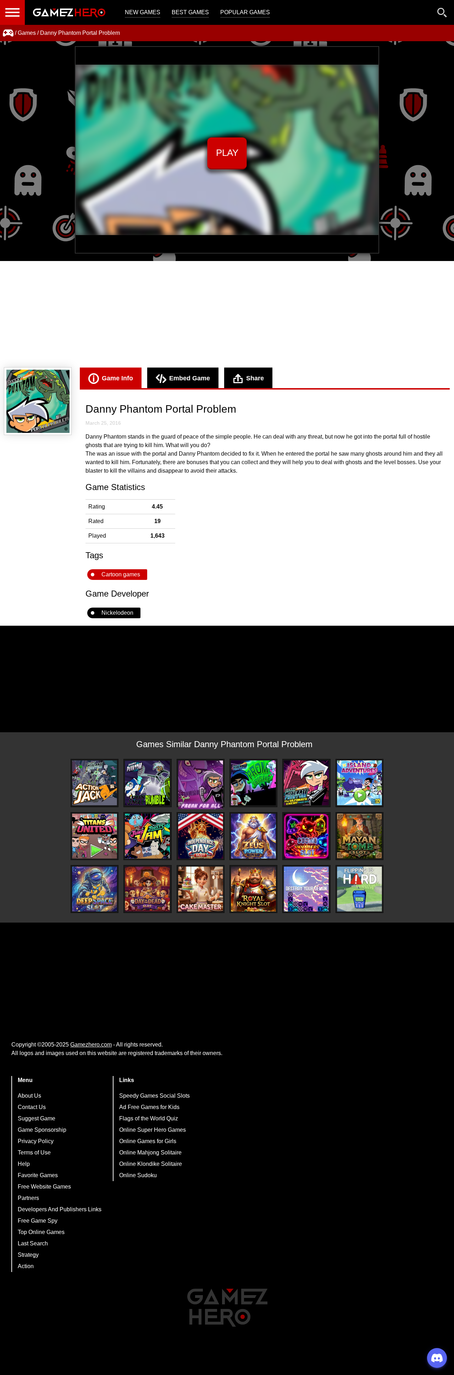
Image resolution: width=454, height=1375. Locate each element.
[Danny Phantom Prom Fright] (253, 782)
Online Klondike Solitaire (150, 1164)
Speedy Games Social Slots (154, 1096)
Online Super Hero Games (152, 1130)
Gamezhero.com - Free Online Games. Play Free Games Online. (69, 12)
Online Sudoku (138, 1175)
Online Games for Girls (147, 1141)
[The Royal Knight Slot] (253, 889)
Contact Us (32, 1107)
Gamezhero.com (91, 1045)
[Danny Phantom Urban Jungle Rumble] (147, 782)
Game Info (117, 378)
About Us (29, 1096)
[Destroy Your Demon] (306, 889)
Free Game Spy (37, 1221)
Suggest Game (36, 1118)
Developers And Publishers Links (59, 1209)
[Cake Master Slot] (200, 889)
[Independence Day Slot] (200, 836)
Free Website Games (44, 1187)
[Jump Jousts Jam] (147, 836)
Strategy (28, 1255)
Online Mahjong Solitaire (150, 1153)
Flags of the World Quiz (148, 1118)
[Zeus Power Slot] (253, 836)
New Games (142, 12)
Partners (28, 1198)
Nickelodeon (117, 613)
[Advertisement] (227, 314)
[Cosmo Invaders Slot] (306, 836)
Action (26, 1266)
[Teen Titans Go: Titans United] (94, 836)
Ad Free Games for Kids (149, 1107)
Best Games (190, 12)
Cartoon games (120, 574)
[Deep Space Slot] (94, 889)
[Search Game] (442, 14)
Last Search (33, 1243)
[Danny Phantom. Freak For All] (200, 784)
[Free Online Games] (8, 33)
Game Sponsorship (42, 1130)
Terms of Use (34, 1153)
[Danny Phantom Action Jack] (94, 782)
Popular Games (245, 12)
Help (24, 1164)
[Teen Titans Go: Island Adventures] (359, 782)
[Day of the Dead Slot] (147, 889)
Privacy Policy (36, 1141)
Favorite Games (38, 1175)
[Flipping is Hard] (359, 889)
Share (255, 378)
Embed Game (189, 378)
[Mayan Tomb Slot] (359, 836)
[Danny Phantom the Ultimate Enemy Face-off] (306, 782)
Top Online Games (41, 1232)
